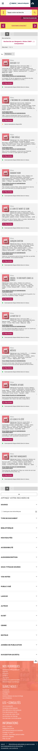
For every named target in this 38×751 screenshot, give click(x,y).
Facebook (5, 690)
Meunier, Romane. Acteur (15, 427)
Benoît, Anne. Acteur (9, 145)
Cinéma (5, 676)
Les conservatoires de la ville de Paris (12, 746)
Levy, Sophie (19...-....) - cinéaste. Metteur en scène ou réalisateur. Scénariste (19, 354)
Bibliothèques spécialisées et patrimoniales (22, 744)
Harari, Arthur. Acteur (21, 215)
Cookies (5, 734)
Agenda (5, 672)
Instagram (6, 692)
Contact (9, 726)
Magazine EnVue (8, 728)
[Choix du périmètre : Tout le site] (3, 12)
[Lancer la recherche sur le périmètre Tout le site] (35, 12)
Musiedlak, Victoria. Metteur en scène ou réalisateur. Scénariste (22, 388)
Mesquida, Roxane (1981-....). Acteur (19, 356)
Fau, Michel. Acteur (13, 107)
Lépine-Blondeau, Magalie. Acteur (16, 142)
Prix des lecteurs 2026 (9, 712)
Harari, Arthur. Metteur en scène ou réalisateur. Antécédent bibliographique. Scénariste (17, 177)
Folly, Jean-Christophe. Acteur (26, 144)
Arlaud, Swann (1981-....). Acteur (16, 108)
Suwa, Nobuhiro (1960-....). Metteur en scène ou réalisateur (21, 212)
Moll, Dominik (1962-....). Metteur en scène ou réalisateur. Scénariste (16, 67)
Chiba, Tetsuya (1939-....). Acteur (16, 287)
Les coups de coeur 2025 (10, 714)
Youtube (5, 694)
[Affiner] (7, 34)
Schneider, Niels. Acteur (26, 178)
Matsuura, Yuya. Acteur (18, 285)
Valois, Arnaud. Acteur (9, 249)
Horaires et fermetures (10, 708)
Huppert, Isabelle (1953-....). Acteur (19, 425)
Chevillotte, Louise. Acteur (10, 393)
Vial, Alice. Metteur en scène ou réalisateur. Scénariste (22, 140)
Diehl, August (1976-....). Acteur (11, 180)
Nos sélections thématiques (11, 710)
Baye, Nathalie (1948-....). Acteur (23, 248)
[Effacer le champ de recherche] (31, 12)
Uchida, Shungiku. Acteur (15, 464)
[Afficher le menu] (3, 3)
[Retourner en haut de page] (19, 494)
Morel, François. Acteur (28, 391)
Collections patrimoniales (11, 680)
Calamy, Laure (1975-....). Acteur (11, 250)
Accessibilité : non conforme (9, 748)
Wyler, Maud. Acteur (8, 215)
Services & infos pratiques (11, 670)
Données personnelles (16, 734)
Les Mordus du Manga (9, 716)
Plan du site (6, 738)
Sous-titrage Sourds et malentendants (13, 76)
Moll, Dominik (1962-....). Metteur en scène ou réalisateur (20, 319)
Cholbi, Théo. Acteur (13, 323)
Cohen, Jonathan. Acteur (26, 142)
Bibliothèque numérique (10, 682)
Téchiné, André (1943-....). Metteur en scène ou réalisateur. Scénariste (17, 423)
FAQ (3, 726)
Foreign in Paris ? (8, 732)
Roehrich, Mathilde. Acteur (21, 70)
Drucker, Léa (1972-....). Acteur (17, 68)
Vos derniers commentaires (11, 718)
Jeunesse (5, 678)
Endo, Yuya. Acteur (21, 284)
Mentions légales (8, 736)
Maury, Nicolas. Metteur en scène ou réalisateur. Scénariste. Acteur (22, 244)
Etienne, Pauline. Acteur (27, 214)
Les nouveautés (7, 706)
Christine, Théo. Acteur (23, 249)
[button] (34, 3)
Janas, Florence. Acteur (9, 144)
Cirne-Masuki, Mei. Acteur (15, 463)
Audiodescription (7, 74)
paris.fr (3, 744)
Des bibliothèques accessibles (12, 730)
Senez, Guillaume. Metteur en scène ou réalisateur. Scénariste (22, 459)
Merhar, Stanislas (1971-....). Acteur (24, 71)
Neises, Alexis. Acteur (13, 391)
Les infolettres (7, 698)
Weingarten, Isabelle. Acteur (10, 217)
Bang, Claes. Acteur (15, 105)
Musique (5, 674)
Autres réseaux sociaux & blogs (12, 696)
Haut (36, 661)
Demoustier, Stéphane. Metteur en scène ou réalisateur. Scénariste (16, 104)
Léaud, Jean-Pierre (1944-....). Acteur (18, 213)
